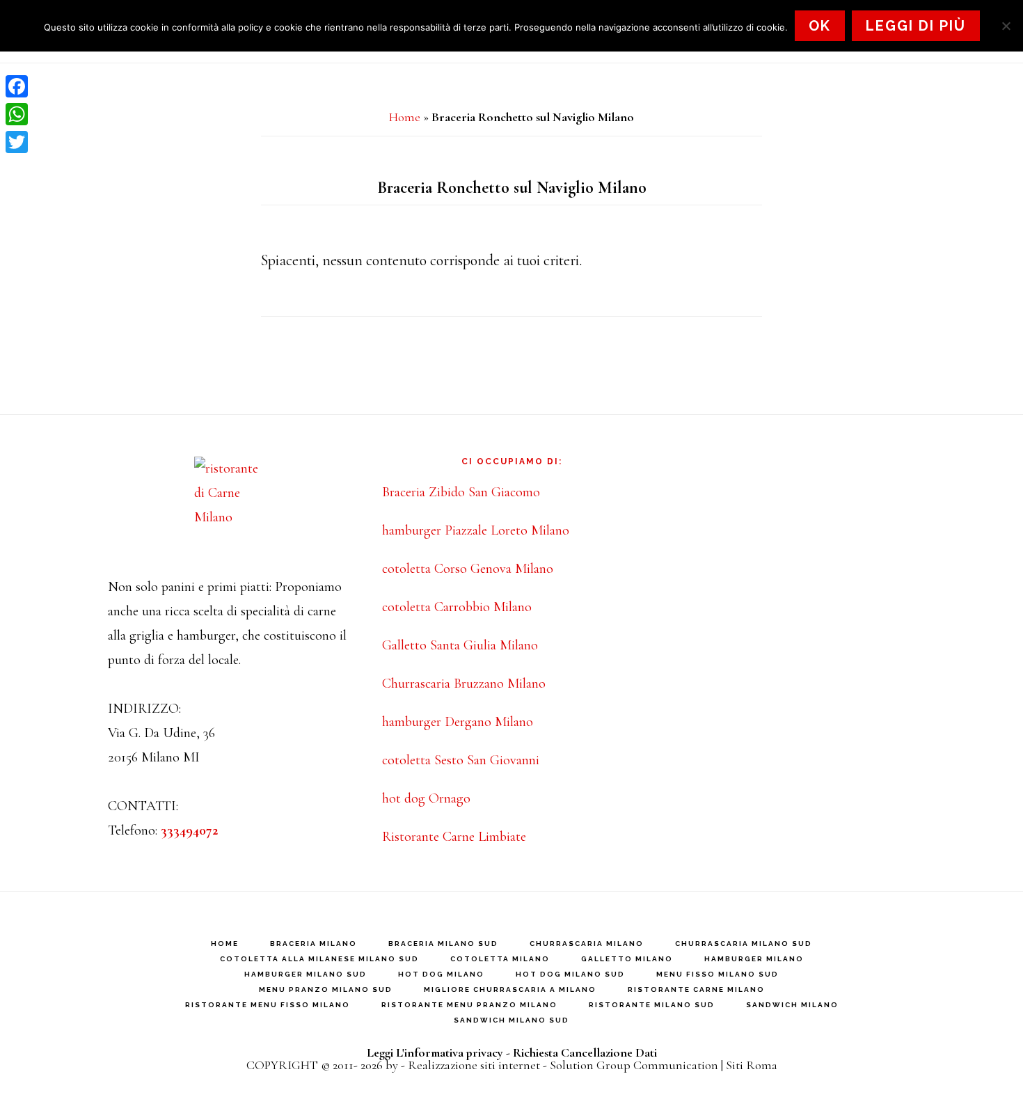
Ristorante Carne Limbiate (454, 836)
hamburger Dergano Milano (457, 721)
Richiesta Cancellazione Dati (585, 1052)
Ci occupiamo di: (511, 461)
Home (404, 117)
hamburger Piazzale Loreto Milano (475, 530)
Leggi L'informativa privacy (435, 1052)
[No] (1006, 26)
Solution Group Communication (634, 1065)
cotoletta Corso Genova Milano (467, 568)
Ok (820, 25)
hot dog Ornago (426, 798)
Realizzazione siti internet (474, 1065)
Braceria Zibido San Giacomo (461, 492)
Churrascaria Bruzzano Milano (464, 683)
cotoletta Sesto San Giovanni (460, 760)
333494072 (189, 830)
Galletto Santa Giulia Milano (460, 645)
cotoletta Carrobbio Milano (457, 607)
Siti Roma (751, 1065)
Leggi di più (916, 25)
